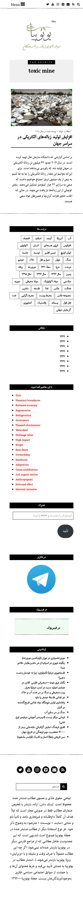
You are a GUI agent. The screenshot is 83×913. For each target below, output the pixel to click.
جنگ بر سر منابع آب (54, 712)
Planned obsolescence (28, 425)
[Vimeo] (63, 4)
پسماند (55, 303)
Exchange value (24, 435)
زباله (20, 267)
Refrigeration (23, 415)
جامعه (25, 253)
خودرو (21, 260)
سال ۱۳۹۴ (41, 274)
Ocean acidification (27, 470)
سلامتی (67, 281)
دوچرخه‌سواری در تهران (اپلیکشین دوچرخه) (43, 658)
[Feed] (73, 4)
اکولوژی (24, 245)
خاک (31, 260)
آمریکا (60, 238)
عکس (56, 288)
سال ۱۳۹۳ (56, 274)
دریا (57, 267)
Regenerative (23, 410)
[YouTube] (52, 4)
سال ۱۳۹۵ (26, 274)
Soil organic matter (27, 474)
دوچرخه (32, 267)
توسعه (37, 253)
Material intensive (26, 489)
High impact (23, 440)
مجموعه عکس (64, 295)
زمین (68, 274)
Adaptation (22, 465)
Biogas (19, 445)
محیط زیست (45, 295)
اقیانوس (67, 245)
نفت (14, 295)
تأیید (65, 531)
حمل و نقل (45, 260)
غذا (47, 288)
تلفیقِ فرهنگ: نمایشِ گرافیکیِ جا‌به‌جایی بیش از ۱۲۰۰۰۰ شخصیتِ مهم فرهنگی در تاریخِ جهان (41, 730)
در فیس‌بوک (41, 610)
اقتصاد (26, 238)
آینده (49, 238)
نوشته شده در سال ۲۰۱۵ (45, 132)
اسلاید (38, 238)
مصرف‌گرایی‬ (27, 295)
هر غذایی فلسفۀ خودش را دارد (50, 697)
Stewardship (23, 455)
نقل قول (67, 303)
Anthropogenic (24, 479)
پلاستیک (41, 303)
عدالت (67, 288)
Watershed (22, 430)
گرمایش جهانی (63, 310)
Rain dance (22, 450)
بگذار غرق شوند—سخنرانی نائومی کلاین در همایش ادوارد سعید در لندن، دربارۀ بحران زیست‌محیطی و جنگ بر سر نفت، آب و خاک (43, 687)
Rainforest (22, 460)
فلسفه (37, 288)
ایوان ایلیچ (66, 253)
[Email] (68, 4)
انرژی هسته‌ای (51, 245)
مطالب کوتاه (64, 132)
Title (18, 395)
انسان (36, 245)
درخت (68, 267)
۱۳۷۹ (62, 336)
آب (69, 238)
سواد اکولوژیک (51, 281)
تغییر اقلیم (50, 253)
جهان (57, 260)
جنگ (68, 260)
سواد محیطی (32, 281)
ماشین (25, 288)
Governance (22, 420)
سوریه (17, 281)
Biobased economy (26, 405)
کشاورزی (27, 303)
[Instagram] (57, 4)
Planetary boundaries (28, 400)
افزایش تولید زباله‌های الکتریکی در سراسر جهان (44, 140)
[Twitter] (47, 4)
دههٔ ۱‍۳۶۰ (45, 267)
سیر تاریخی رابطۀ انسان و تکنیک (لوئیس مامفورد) (41, 737)
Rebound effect (24, 484)
